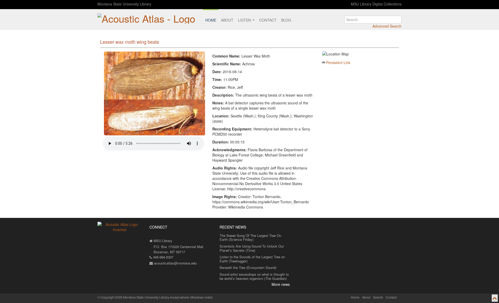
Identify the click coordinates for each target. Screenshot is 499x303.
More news (281, 284)
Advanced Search (387, 26)
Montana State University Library (124, 4)
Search (378, 297)
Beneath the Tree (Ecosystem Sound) (248, 267)
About (227, 20)
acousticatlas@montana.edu (175, 263)
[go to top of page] (495, 298)
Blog (286, 20)
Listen (245, 20)
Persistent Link (338, 62)
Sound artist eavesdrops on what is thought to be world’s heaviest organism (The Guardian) (254, 276)
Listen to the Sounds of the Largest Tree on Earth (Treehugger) (252, 258)
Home (210, 20)
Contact (268, 20)
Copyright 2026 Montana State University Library (135, 297)
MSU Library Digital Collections (376, 4)
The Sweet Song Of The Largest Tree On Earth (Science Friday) (250, 237)
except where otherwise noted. (191, 297)
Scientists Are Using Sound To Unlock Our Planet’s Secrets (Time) (252, 248)
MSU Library (162, 240)
